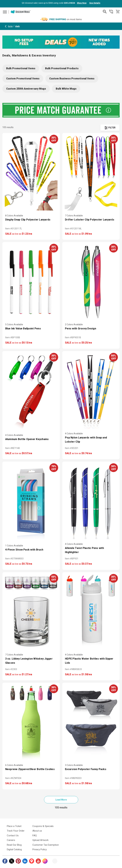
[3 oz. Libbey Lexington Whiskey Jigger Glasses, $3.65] (31, 612)
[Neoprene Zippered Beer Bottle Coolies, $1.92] (31, 723)
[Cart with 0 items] (117, 11)
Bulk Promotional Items (20, 68)
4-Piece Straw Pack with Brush (24, 549)
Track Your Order (15, 830)
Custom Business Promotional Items (71, 78)
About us (37, 830)
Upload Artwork (40, 840)
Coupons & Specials (43, 826)
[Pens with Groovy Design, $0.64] (91, 282)
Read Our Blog (14, 844)
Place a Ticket (14, 826)
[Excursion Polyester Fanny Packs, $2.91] (91, 723)
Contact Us (13, 835)
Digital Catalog (14, 849)
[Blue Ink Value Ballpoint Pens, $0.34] (31, 282)
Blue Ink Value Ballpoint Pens (23, 328)
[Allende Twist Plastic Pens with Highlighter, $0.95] (91, 501)
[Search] (104, 11)
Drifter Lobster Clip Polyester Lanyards (89, 219)
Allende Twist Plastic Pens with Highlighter (84, 550)
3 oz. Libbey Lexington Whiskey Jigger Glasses (29, 660)
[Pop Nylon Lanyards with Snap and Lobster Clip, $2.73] (91, 391)
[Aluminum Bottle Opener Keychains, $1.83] (31, 391)
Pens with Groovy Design (80, 328)
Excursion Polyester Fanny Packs (85, 769)
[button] (109, 127)
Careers (11, 840)
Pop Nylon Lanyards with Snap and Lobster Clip (86, 439)
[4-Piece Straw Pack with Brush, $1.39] (31, 501)
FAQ (34, 835)
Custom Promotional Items (22, 78)
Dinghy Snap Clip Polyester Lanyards (28, 219)
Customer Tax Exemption (45, 844)
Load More (61, 799)
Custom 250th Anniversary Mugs (26, 88)
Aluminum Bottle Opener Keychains (27, 439)
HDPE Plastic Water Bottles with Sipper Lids (89, 660)
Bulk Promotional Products (61, 68)
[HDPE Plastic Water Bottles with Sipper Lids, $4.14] (91, 612)
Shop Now (81, 3)
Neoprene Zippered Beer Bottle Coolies (30, 769)
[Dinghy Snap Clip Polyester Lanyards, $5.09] (31, 173)
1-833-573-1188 (111, 11)
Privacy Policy (39, 849)
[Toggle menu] (4, 11)
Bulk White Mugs (66, 88)
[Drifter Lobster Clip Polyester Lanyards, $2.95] (91, 173)
